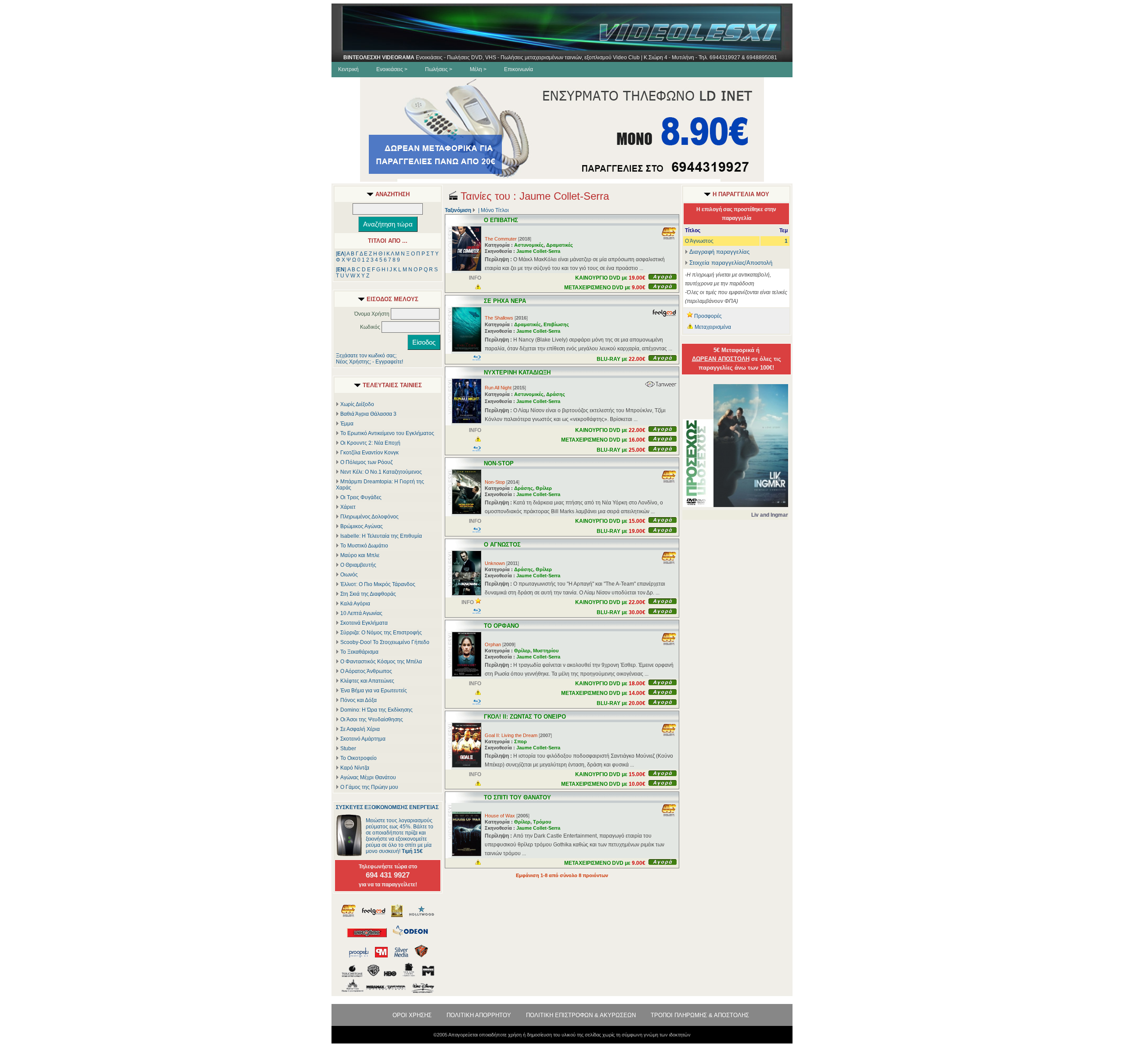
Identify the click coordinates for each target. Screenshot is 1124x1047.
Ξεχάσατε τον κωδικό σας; (366, 356)
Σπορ (520, 741)
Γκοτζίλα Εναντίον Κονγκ (369, 453)
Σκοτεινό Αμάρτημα (362, 739)
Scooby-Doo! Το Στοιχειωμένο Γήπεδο (384, 642)
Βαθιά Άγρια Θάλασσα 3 (368, 414)
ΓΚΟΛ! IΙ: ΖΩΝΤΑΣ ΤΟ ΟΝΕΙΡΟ (525, 716)
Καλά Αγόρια (355, 604)
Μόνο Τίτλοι (495, 210)
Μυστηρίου (545, 650)
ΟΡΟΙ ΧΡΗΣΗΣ (412, 1015)
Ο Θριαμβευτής (358, 565)
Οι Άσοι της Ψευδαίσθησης (371, 719)
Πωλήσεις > (438, 69)
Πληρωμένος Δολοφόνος (369, 517)
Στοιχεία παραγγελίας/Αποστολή (730, 262)
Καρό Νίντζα (354, 768)
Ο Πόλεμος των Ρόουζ (366, 462)
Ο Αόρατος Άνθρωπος (366, 671)
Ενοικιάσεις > (391, 69)
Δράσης (555, 394)
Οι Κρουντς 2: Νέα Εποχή (370, 443)
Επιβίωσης (556, 324)
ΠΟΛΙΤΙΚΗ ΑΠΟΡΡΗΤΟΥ (479, 1015)
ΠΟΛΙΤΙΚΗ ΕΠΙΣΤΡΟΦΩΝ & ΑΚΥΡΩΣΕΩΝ (581, 1015)
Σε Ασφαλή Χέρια (360, 729)
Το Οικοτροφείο (358, 758)
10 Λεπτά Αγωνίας (361, 613)
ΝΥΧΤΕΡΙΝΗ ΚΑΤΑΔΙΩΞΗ (517, 372)
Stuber (348, 748)
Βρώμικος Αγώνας (361, 526)
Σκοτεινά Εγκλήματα (364, 623)
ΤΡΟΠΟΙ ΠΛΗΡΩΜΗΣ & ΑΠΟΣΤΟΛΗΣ (700, 1015)
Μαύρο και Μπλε (359, 555)
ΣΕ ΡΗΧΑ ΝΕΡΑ (505, 301)
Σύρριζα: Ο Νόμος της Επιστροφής (381, 633)
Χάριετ (348, 507)
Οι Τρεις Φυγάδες (361, 497)
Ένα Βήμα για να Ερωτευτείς (373, 690)
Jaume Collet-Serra (538, 251)
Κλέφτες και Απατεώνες (367, 681)
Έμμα (346, 424)
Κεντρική (348, 69)
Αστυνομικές (529, 245)
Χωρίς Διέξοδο (357, 404)
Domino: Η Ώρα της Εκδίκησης (376, 710)
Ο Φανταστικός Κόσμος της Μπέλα (381, 661)
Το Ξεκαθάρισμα (359, 652)
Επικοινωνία (518, 69)
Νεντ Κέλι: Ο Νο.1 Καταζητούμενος (381, 472)
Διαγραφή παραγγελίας (719, 251)
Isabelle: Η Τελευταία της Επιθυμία (381, 536)
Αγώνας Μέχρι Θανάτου (368, 777)
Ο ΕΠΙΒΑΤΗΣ (501, 220)
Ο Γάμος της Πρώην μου (369, 787)
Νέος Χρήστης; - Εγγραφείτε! (369, 362)
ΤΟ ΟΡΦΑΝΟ (501, 625)
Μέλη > (478, 69)
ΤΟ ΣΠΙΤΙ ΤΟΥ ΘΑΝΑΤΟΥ (517, 797)
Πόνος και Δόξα (358, 700)
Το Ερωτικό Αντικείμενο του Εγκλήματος (387, 433)
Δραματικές (559, 245)
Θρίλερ (544, 488)
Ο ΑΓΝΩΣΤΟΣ (502, 544)
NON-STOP (499, 463)
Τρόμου (542, 821)
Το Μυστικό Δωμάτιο (364, 546)
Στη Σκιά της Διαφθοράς (368, 594)
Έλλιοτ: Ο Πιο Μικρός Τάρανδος (377, 584)
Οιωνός (349, 575)
